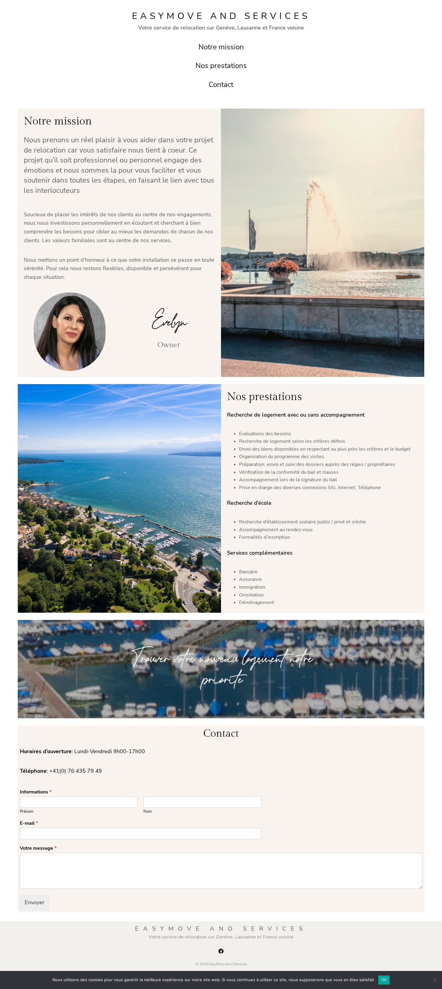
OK (384, 979)
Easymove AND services (221, 16)
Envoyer (34, 902)
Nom (147, 811)
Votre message (38, 848)
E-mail (29, 823)
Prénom (26, 811)
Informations (35, 792)
